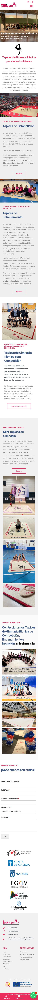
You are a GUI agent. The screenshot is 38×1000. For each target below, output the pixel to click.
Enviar (5, 836)
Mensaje (5, 817)
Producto (6, 808)
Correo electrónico (10, 799)
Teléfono (5, 790)
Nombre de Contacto (10, 781)
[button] (31, 6)
